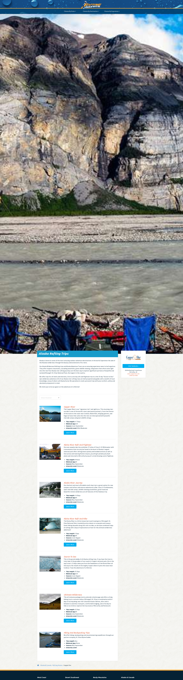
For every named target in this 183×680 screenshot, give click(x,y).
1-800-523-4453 (133, 375)
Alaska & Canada (46, 665)
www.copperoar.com (133, 374)
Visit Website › (133, 366)
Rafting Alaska (57, 665)
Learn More (70, 433)
